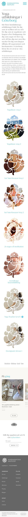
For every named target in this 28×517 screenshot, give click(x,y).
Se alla (14, 416)
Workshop (4, 485)
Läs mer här (4, 515)
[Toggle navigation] (24, 3)
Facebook (18, 478)
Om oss (3, 474)
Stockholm (7, 363)
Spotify (17, 481)
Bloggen (4, 492)
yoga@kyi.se (5, 465)
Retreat (3, 481)
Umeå (18, 363)
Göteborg (13, 363)
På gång (4, 489)
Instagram (18, 474)
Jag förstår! (23, 514)
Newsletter (18, 485)
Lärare (3, 501)
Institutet (4, 505)
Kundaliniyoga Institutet (9, 10)
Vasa (22, 363)
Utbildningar (4, 478)
